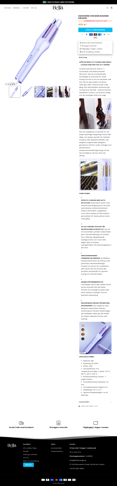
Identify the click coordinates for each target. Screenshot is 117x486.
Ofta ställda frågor (30, 448)
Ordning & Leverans (30, 454)
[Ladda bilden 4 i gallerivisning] (52, 91)
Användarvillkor (56, 448)
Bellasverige (60, 483)
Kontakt (26, 451)
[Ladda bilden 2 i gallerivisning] (27, 91)
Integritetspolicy (57, 451)
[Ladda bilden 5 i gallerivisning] (64, 91)
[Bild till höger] (73, 92)
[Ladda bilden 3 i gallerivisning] (39, 91)
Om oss (26, 458)
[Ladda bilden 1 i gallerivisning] (15, 91)
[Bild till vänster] (7, 92)
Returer (28, 465)
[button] (107, 8)
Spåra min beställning (31, 461)
